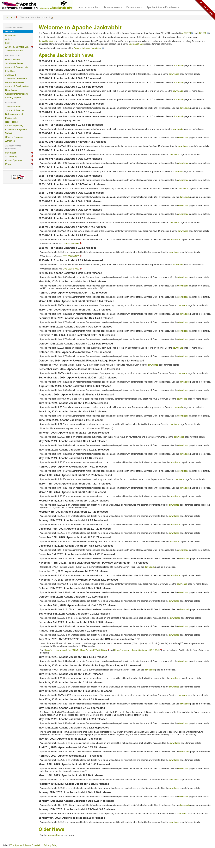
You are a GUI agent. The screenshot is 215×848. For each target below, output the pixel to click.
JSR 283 (202, 32)
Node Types (11, 89)
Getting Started (12, 59)
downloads (179, 65)
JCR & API (10, 74)
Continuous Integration (16, 129)
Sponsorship (11, 156)
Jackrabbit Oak (46, 41)
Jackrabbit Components (16, 67)
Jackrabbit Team (13, 106)
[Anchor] (96, 54)
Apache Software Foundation (87, 47)
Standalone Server (14, 63)
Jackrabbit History (14, 50)
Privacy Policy (51, 845)
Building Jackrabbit (14, 114)
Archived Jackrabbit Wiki (17, 46)
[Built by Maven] (18, 177)
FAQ (7, 42)
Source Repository (14, 125)
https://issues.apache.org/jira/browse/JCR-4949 (137, 649)
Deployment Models (14, 82)
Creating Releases (14, 136)
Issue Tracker (11, 121)
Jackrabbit (10, 17)
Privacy (9, 163)
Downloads (10, 35)
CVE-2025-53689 (71, 243)
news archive (54, 834)
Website (9, 133)
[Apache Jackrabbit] (56, 5)
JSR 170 (186, 32)
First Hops (10, 70)
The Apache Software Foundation (26, 845)
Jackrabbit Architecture (16, 78)
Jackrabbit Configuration (17, 86)
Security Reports (13, 97)
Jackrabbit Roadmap (15, 110)
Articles (8, 39)
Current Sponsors (13, 160)
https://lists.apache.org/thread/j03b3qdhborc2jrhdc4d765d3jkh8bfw (75, 649)
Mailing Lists (11, 117)
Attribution (10, 140)
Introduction (10, 152)
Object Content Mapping (16, 93)
